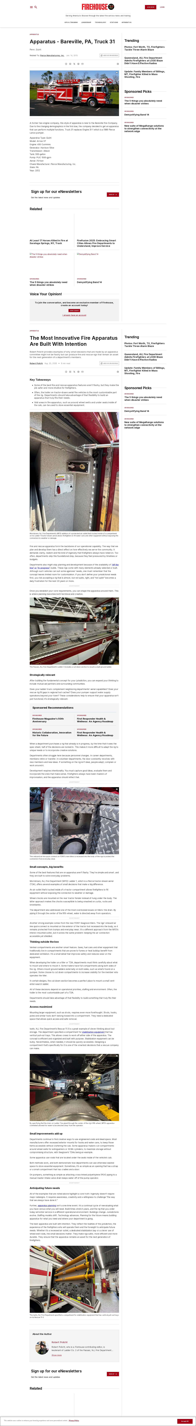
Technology (100, 22)
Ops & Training (71, 22)
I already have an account (74, 368)
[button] (31, 7)
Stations (114, 22)
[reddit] (78, 64)
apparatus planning (47, 1250)
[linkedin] (70, 64)
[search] (35, 7)
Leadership (86, 22)
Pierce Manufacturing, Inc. (52, 55)
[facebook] (66, 64)
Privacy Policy (74, 1420)
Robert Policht (36, 416)
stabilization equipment (93, 1076)
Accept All (185, 1421)
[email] (82, 64)
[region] (98, 1421)
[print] (118, 64)
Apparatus (126, 22)
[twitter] (74, 64)
